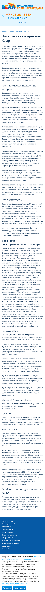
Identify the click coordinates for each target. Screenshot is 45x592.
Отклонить (19, 588)
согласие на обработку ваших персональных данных (21, 558)
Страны (11, 31)
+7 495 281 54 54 (19, 14)
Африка (17, 31)
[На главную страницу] (22, 7)
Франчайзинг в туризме (10, 543)
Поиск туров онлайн (9, 524)
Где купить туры (7, 521)
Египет (23, 31)
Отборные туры (7, 538)
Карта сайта (6, 549)
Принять (7, 588)
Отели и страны (7, 532)
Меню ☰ (22, 23)
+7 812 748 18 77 (16, 17)
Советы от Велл (7, 529)
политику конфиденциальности (14, 583)
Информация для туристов (11, 541)
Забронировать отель (9, 535)
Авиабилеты (6, 527)
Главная (4, 31)
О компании (6, 546)
